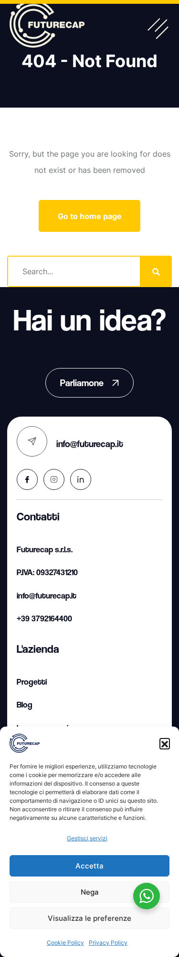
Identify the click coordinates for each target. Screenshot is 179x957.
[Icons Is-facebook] (27, 479)
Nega (90, 892)
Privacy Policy (108, 942)
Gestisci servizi (87, 838)
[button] (164, 743)
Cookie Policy (65, 942)
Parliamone (82, 383)
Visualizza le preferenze (89, 918)
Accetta (89, 865)
